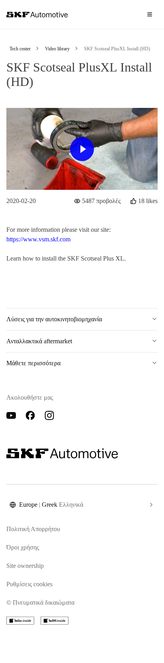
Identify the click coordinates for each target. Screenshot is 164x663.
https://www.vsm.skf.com (38, 239)
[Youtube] (11, 415)
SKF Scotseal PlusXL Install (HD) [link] (117, 49)
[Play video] (82, 149)
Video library (57, 49)
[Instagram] (49, 415)
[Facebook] (30, 415)
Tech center (20, 49)
